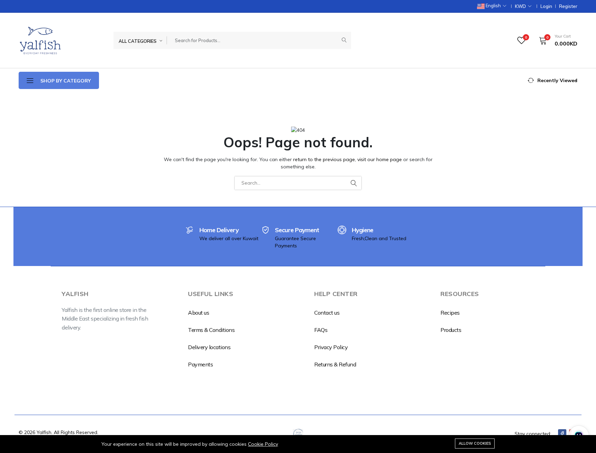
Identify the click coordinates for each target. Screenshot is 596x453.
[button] (555, 40)
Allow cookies (475, 443)
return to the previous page (324, 159)
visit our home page (379, 159)
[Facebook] (562, 433)
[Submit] (344, 40)
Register (568, 6)
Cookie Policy (263, 444)
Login (546, 6)
